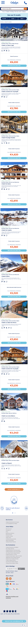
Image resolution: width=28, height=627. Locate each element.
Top (24, 625)
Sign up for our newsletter (14, 621)
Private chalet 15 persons (14, 333)
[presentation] (2, 32)
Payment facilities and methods (12, 597)
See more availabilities (14, 65)
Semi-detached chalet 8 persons (14, 287)
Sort (13, 18)
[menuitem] (14, 522)
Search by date (6, 8)
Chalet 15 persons (14, 56)
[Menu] (3, 3)
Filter (4, 18)
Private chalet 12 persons (14, 102)
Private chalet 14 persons (14, 148)
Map (22, 18)
